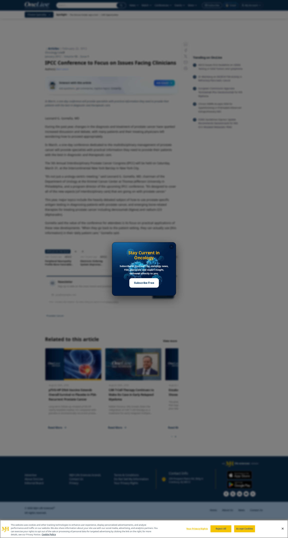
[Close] (282, 528)
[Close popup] (171, 246)
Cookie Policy (49, 534)
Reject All (221, 528)
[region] (144, 529)
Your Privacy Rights (197, 528)
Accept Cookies (244, 528)
